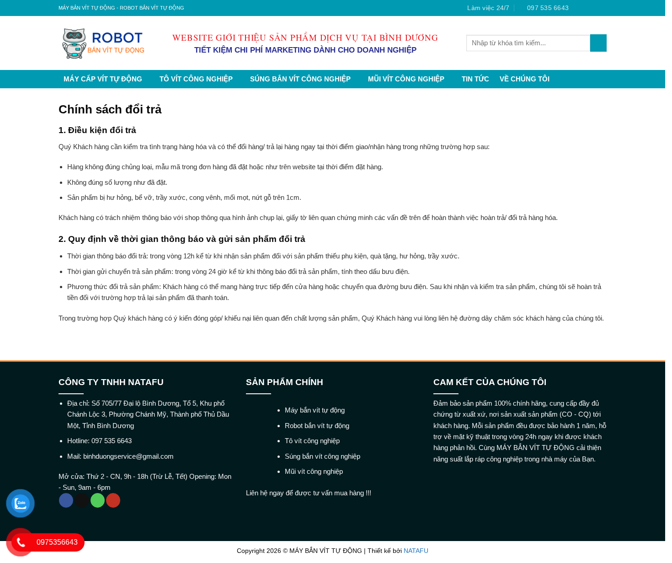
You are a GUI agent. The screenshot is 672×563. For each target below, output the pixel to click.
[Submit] (598, 42)
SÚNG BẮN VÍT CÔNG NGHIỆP (300, 79)
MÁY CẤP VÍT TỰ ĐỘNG (103, 79)
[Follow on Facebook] (577, 8)
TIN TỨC (475, 79)
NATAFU (416, 550)
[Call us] (98, 500)
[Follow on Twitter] (594, 8)
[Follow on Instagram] (585, 8)
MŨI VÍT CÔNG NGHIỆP (406, 79)
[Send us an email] (602, 8)
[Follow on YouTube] (113, 500)
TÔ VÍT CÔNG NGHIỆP (196, 79)
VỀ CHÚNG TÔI (524, 79)
